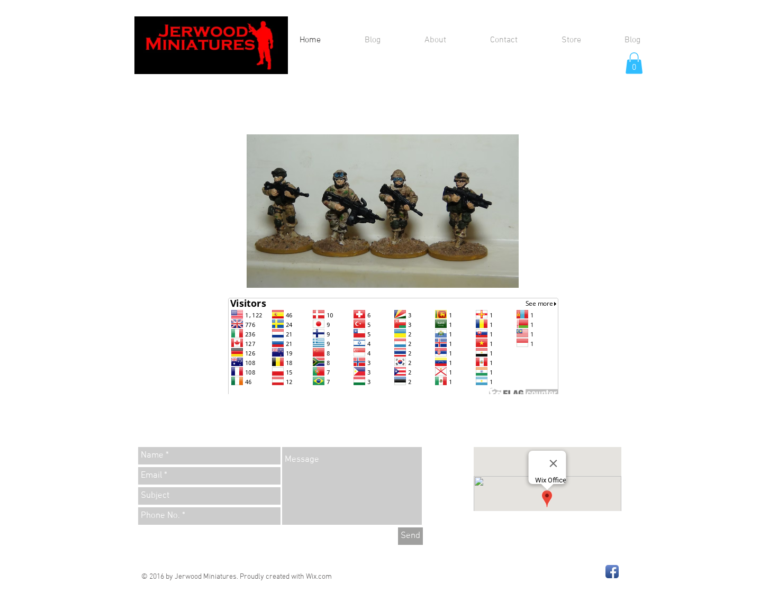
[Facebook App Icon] (612, 571)
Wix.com (319, 576)
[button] (634, 63)
